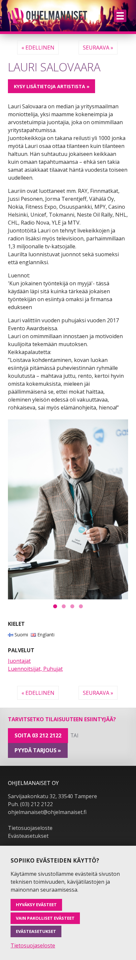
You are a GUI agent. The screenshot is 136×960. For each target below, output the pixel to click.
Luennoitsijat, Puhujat (35, 668)
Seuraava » (98, 47)
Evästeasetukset (28, 835)
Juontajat (19, 660)
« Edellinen (37, 47)
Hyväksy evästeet (36, 904)
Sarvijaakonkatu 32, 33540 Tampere (52, 796)
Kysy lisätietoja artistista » (51, 86)
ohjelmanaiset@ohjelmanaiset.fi (47, 812)
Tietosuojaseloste (30, 828)
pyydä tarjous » (38, 750)
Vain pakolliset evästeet (45, 918)
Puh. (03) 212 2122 (30, 804)
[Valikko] (120, 16)
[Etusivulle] (47, 15)
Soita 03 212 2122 (38, 735)
